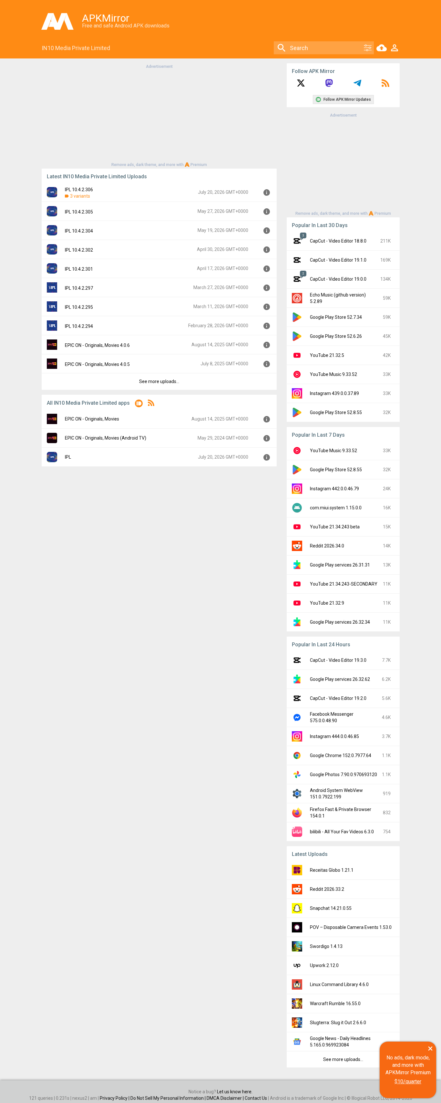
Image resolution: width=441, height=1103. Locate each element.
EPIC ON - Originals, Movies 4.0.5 (97, 364)
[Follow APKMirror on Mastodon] (329, 85)
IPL (68, 457)
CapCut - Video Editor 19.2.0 (338, 698)
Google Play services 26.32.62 (340, 679)
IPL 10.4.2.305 (79, 211)
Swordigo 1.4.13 (326, 946)
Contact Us (256, 1098)
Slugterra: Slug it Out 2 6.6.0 (338, 1022)
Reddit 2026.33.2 (327, 889)
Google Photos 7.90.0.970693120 (343, 774)
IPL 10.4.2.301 (79, 269)
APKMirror (105, 18)
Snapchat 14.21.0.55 (331, 908)
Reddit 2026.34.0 (327, 545)
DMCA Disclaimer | (226, 1098)
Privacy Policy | (115, 1098)
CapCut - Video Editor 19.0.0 (338, 279)
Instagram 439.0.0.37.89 (334, 393)
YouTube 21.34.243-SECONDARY (343, 584)
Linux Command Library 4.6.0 (339, 984)
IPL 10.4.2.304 (79, 231)
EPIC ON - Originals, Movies (92, 418)
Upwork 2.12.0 (324, 965)
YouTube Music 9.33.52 (333, 374)
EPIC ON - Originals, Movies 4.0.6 (97, 345)
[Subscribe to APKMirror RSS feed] (385, 85)
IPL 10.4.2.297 (79, 288)
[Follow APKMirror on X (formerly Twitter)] (301, 85)
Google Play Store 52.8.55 (336, 412)
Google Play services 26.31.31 (340, 564)
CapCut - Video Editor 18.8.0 (338, 241)
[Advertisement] (159, 115)
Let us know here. (234, 1091)
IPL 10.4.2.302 (79, 250)
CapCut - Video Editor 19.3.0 (338, 660)
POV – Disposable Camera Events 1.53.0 (351, 927)
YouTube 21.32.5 (327, 355)
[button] (139, 405)
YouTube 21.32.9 (327, 603)
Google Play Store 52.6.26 (336, 336)
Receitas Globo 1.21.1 (332, 870)
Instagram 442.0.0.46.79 (334, 488)
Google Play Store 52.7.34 (336, 317)
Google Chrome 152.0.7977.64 (340, 755)
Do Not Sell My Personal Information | (168, 1098)
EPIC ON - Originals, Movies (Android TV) (105, 438)
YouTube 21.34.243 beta (335, 526)
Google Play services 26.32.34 (340, 622)
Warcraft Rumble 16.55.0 (335, 1003)
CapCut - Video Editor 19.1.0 (338, 260)
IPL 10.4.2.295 (79, 307)
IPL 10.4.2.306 (79, 189)
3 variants (80, 196)
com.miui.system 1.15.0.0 (336, 507)
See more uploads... (159, 381)
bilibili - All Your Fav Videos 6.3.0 (342, 831)
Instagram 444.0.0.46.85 (334, 736)
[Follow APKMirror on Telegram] (357, 85)
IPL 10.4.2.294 (79, 326)
